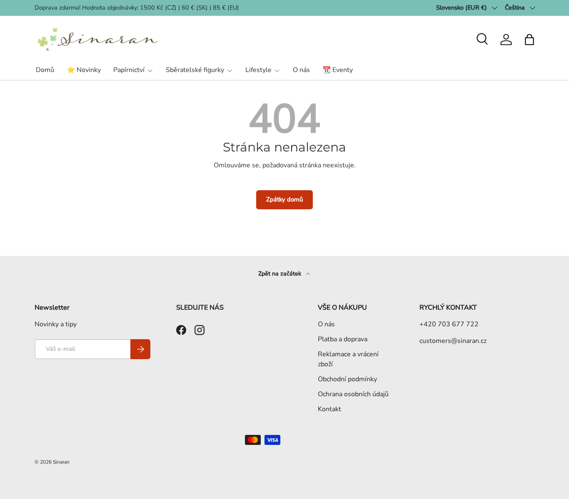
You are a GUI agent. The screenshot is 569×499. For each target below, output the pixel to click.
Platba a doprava (342, 339)
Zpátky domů (284, 199)
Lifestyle (258, 69)
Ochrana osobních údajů (353, 394)
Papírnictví (129, 69)
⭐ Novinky (84, 69)
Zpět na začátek (280, 274)
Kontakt (329, 409)
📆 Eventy (337, 69)
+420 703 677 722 (449, 324)
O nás (301, 69)
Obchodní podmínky (347, 379)
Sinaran (61, 462)
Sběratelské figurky (195, 69)
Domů (45, 69)
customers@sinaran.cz (453, 340)
